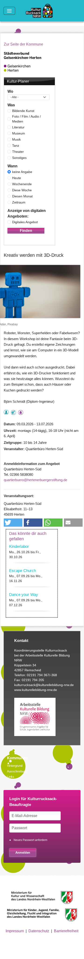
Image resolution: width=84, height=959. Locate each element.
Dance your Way (23, 594)
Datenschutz (38, 931)
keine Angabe (22, 172)
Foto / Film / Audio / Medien (26, 119)
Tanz (15, 145)
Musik (16, 139)
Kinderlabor (19, 546)
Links (10, 777)
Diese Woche (22, 190)
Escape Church (22, 570)
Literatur (18, 127)
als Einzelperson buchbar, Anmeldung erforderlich (6, 412)
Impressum (15, 931)
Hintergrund (14, 765)
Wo (10, 91)
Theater (18, 151)
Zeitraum (18, 202)
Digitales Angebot (25, 222)
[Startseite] (41, 11)
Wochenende (22, 184)
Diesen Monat (22, 196)
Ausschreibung (17, 771)
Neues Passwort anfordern (30, 840)
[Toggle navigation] (9, 11)
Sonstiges (19, 158)
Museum (18, 133)
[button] (13, 522)
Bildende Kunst (23, 111)
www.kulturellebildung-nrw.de (35, 690)
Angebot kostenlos (13, 412)
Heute (16, 178)
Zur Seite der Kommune (23, 44)
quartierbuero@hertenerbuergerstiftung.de (35, 480)
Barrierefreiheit (66, 931)
